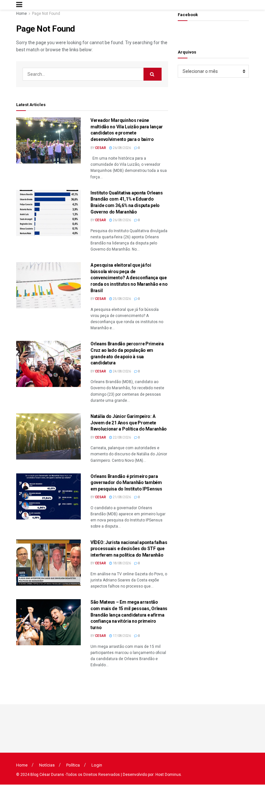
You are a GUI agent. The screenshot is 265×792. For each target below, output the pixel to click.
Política (73, 765)
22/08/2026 (121, 437)
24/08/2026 (121, 371)
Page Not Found (46, 13)
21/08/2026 (121, 497)
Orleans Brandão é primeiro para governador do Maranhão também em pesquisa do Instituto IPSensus (126, 482)
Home (21, 13)
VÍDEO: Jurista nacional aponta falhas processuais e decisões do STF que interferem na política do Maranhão (128, 549)
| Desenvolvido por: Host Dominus (151, 774)
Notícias (47, 765)
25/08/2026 (121, 299)
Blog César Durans (47, 774)
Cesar (100, 148)
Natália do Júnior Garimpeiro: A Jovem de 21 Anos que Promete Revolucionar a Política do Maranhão (128, 422)
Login (96, 765)
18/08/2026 (121, 563)
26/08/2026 (121, 148)
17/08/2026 (121, 636)
